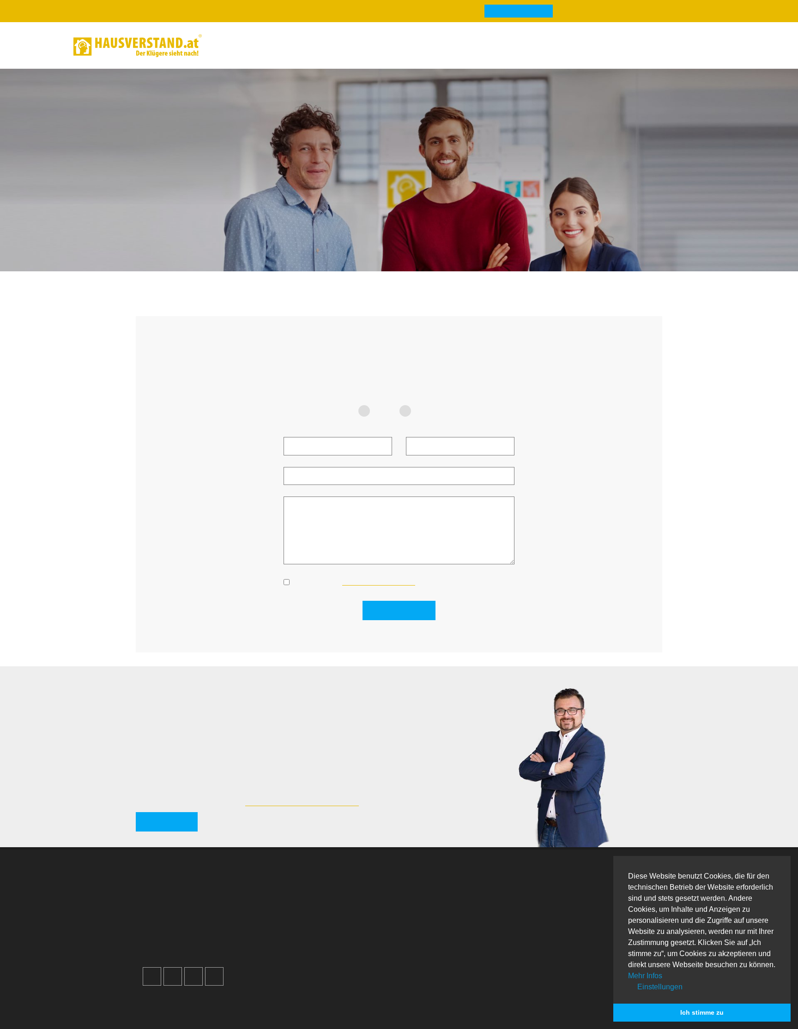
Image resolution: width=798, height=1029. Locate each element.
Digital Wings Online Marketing (302, 801)
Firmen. (159, 1010)
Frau (385, 411)
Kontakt (296, 884)
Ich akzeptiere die (354, 581)
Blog (230, 45)
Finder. (193, 1010)
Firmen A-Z (434, 895)
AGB (292, 939)
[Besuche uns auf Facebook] (152, 976)
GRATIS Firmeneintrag (518, 11)
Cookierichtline (308, 928)
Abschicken (404, 610)
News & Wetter (285, 45)
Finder (344, 45)
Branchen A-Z (438, 884)
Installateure (567, 917)
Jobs (292, 895)
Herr (425, 411)
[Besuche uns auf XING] (214, 976)
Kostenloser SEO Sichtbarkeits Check (677, 47)
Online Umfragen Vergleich (591, 954)
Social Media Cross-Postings (200, 928)
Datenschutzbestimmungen (378, 581)
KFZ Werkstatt (570, 928)
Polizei (427, 939)
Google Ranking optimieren (197, 906)
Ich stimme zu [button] (702, 1012)
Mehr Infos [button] (645, 976)
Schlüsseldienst (573, 895)
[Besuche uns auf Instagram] (172, 976)
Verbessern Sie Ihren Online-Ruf (205, 917)
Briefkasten (434, 928)
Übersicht (563, 884)
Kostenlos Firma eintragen (195, 939)
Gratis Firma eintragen (598, 47)
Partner (296, 950)
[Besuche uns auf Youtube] (193, 976)
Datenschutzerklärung (320, 917)
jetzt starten (166, 822)
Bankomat (432, 917)
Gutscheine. (238, 1010)
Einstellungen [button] (659, 987)
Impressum (302, 906)
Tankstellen (434, 950)
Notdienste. (292, 1010)
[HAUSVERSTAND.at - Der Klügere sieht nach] (137, 45)
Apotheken (433, 906)
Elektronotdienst (573, 906)
